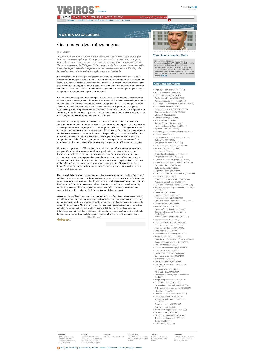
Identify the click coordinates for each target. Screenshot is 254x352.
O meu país (159, 324)
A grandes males (161, 220)
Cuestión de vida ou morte (165, 294)
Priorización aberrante (164, 198)
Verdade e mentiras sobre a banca (168, 201)
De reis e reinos (161, 313)
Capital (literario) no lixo (164, 90)
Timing (157, 321)
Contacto (138, 348)
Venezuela (162, 339)
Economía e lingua (162, 95)
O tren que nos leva (163, 269)
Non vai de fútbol (161, 307)
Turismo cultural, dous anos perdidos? (170, 299)
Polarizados (159, 291)
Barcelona (155, 337)
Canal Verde (86, 341)
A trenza (164, 75)
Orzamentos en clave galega (166, 285)
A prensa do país (161, 129)
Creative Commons (98, 348)
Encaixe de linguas (162, 93)
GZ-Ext (108, 17)
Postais (130, 339)
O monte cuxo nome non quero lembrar (170, 264)
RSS (62, 348)
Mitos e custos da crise (164, 228)
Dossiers (188, 339)
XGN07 (177, 341)
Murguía (97, 343)
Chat (129, 337)
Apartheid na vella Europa (165, 234)
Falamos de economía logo (166, 248)
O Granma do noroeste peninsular (168, 185)
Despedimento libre (163, 165)
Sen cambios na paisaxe (165, 315)
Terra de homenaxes (163, 236)
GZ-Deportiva (96, 339)
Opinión (61, 20)
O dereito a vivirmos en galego (167, 160)
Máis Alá (84, 337)
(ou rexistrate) (192, 9)
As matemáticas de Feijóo (165, 101)
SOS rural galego (162, 272)
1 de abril (184, 341)
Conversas (138, 339)
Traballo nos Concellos (164, 318)
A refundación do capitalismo (166, 217)
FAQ (118, 20)
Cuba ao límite (161, 231)
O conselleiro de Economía (166, 146)
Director (122, 348)
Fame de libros (161, 245)
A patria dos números (163, 296)
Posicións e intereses (163, 143)
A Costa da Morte (162, 148)
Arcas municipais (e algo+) (165, 222)
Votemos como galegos (164, 256)
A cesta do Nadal (161, 206)
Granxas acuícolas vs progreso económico (172, 275)
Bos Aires (163, 337)
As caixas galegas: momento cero (168, 132)
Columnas (71, 20)
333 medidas (160, 176)
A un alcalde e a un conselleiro (167, 137)
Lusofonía (96, 341)
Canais (75, 17)
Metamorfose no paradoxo (165, 310)
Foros (134, 337)
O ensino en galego (163, 304)
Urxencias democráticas (164, 253)
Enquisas (158, 151)
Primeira (65, 17)
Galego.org (85, 339)
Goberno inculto (161, 118)
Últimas (90, 20)
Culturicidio (159, 140)
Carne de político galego (165, 112)
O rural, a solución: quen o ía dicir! (168, 162)
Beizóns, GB (160, 115)
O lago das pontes (162, 283)
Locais (85, 17)
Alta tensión (159, 259)
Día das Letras (180, 337)
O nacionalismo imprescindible (167, 179)
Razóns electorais (162, 195)
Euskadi (154, 339)
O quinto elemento (162, 171)
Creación (190, 337)
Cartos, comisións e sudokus (166, 242)
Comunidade (97, 17)
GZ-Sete (107, 337)
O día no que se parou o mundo (167, 288)
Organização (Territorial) (164, 209)
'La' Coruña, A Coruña (163, 123)
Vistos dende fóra (162, 107)
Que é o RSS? (84, 348)
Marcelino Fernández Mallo (170, 55)
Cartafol (89, 343)
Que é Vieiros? (71, 348)
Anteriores (110, 20)
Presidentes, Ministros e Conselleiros (170, 174)
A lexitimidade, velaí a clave (166, 109)
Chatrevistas (143, 337)
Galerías (81, 20)
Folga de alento (161, 250)
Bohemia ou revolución (164, 225)
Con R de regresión (163, 262)
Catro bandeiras (161, 168)
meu (192, 7)
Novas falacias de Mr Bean (165, 126)
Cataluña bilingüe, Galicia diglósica (169, 239)
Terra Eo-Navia (118, 337)
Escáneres (99, 20)
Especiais (118, 17)
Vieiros (78, 10)
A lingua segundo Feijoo (164, 182)
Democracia (160, 192)
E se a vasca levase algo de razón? (169, 104)
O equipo (130, 348)
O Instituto (159, 134)
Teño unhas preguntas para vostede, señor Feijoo (175, 188)
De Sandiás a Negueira (164, 98)
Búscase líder (160, 120)
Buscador (126, 20)
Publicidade (102, 11)
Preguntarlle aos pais (163, 157)
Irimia (83, 343)
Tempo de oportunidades (165, 280)
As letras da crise (162, 204)
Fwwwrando (93, 337)
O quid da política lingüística (166, 154)
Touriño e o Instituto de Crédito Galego (170, 212)
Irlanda (153, 341)
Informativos (179, 339)
